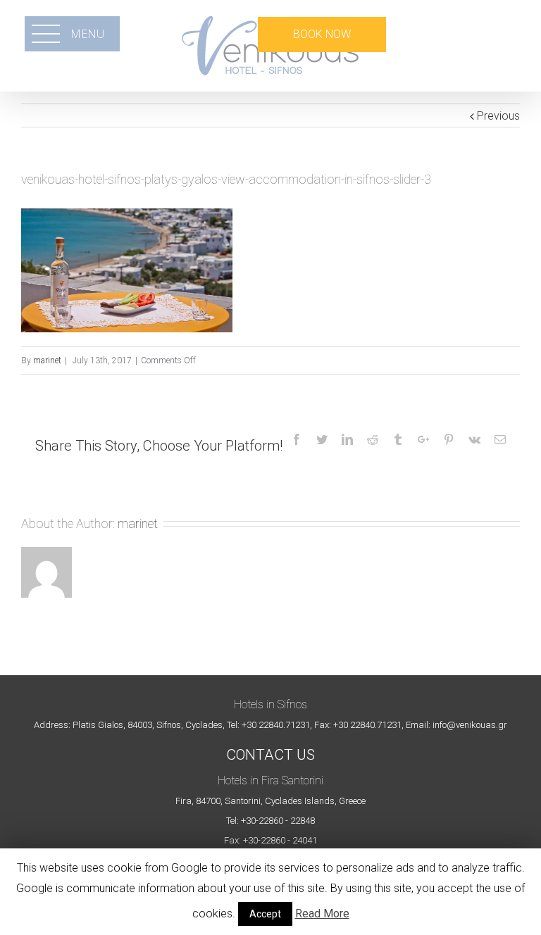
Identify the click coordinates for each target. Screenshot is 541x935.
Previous (498, 116)
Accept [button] (265, 914)
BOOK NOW (322, 34)
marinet (47, 360)
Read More (322, 913)
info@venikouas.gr (470, 725)
